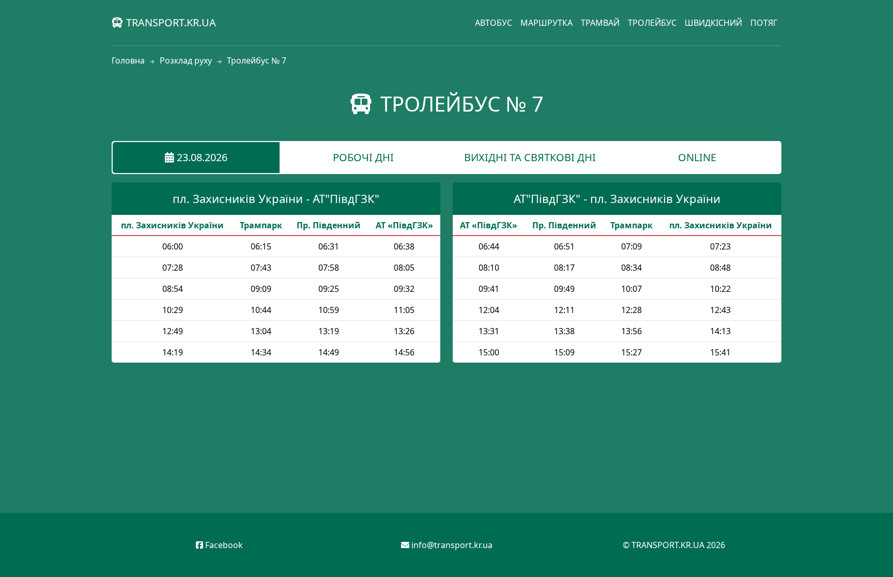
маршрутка (546, 22)
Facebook (223, 545)
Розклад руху (186, 60)
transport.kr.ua (170, 22)
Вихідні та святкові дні (530, 157)
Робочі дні (363, 157)
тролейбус (652, 22)
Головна (128, 60)
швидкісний (713, 22)
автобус (493, 22)
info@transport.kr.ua (451, 545)
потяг (763, 22)
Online (697, 157)
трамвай (600, 22)
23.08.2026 (200, 157)
